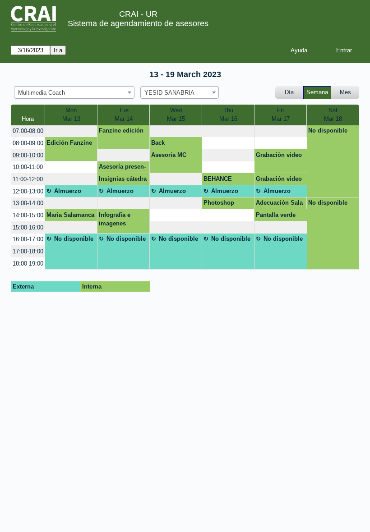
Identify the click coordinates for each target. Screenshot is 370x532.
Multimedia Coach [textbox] (41, 92)
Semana (317, 92)
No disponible (327, 130)
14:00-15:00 (28, 215)
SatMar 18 (333, 115)
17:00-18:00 (28, 251)
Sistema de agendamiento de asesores (138, 23)
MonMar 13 (71, 115)
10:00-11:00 (28, 167)
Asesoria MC (168, 154)
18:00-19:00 (28, 263)
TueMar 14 (124, 115)
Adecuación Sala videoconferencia (280, 204)
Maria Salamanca (70, 214)
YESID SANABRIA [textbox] (169, 92)
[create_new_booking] (71, 131)
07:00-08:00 (28, 131)
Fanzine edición (121, 130)
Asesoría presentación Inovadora (122, 168)
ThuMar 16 (228, 115)
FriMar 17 (281, 115)
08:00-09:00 (28, 143)
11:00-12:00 (28, 179)
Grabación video (279, 178)
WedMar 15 (176, 115)
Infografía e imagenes (114, 219)
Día (289, 92)
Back (158, 142)
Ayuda (299, 50)
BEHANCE (218, 178)
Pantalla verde (276, 214)
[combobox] (74, 92)
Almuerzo (67, 191)
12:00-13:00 (28, 191)
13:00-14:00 (28, 203)
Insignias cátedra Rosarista (123, 180)
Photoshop (219, 202)
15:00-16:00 (28, 227)
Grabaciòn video (279, 154)
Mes (345, 92)
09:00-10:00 (28, 155)
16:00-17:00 (28, 239)
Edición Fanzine (69, 142)
